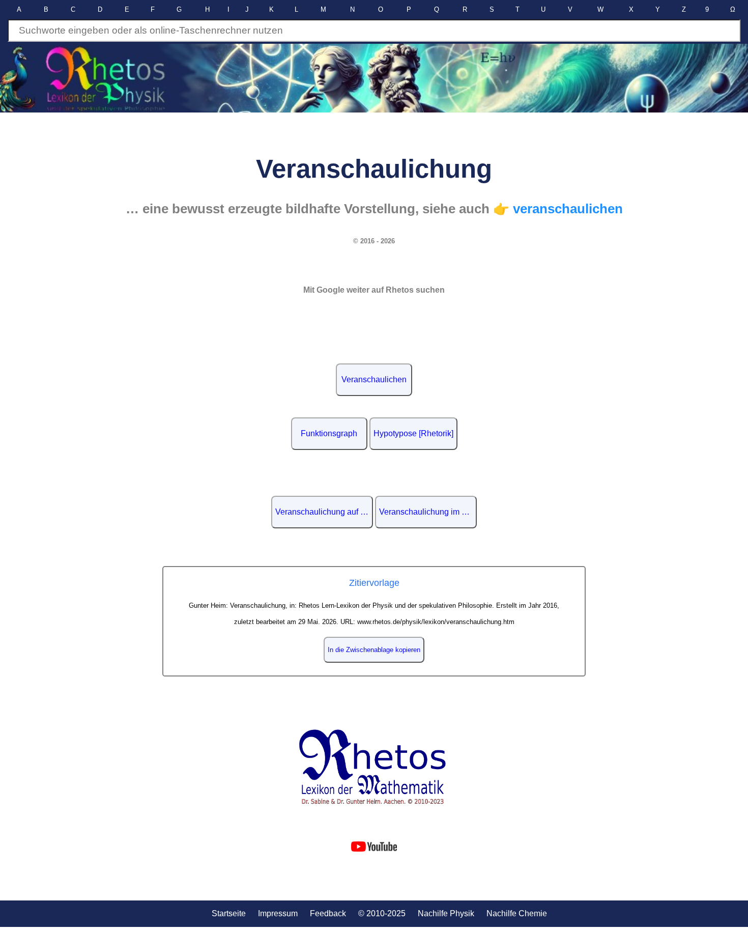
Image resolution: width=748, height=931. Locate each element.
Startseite (229, 913)
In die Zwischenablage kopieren (374, 650)
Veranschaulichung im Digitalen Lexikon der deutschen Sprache (428, 511)
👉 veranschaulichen (558, 209)
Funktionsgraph (329, 433)
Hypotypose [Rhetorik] (413, 433)
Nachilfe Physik (446, 913)
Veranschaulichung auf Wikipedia (324, 511)
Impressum (278, 913)
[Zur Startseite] (374, 767)
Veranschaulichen (374, 379)
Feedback (328, 913)
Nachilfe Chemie (516, 913)
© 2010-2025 (382, 913)
